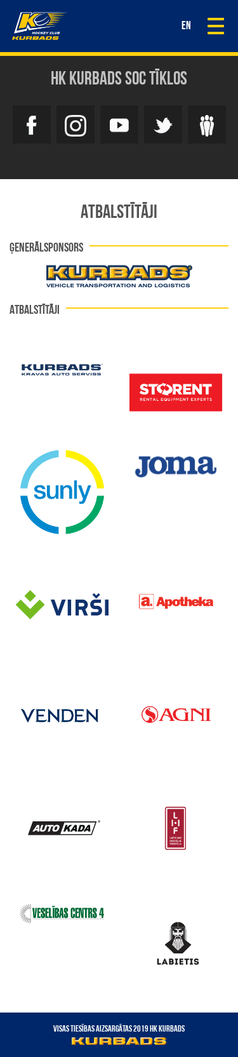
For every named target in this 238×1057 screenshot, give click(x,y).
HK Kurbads (39, 26)
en (186, 26)
